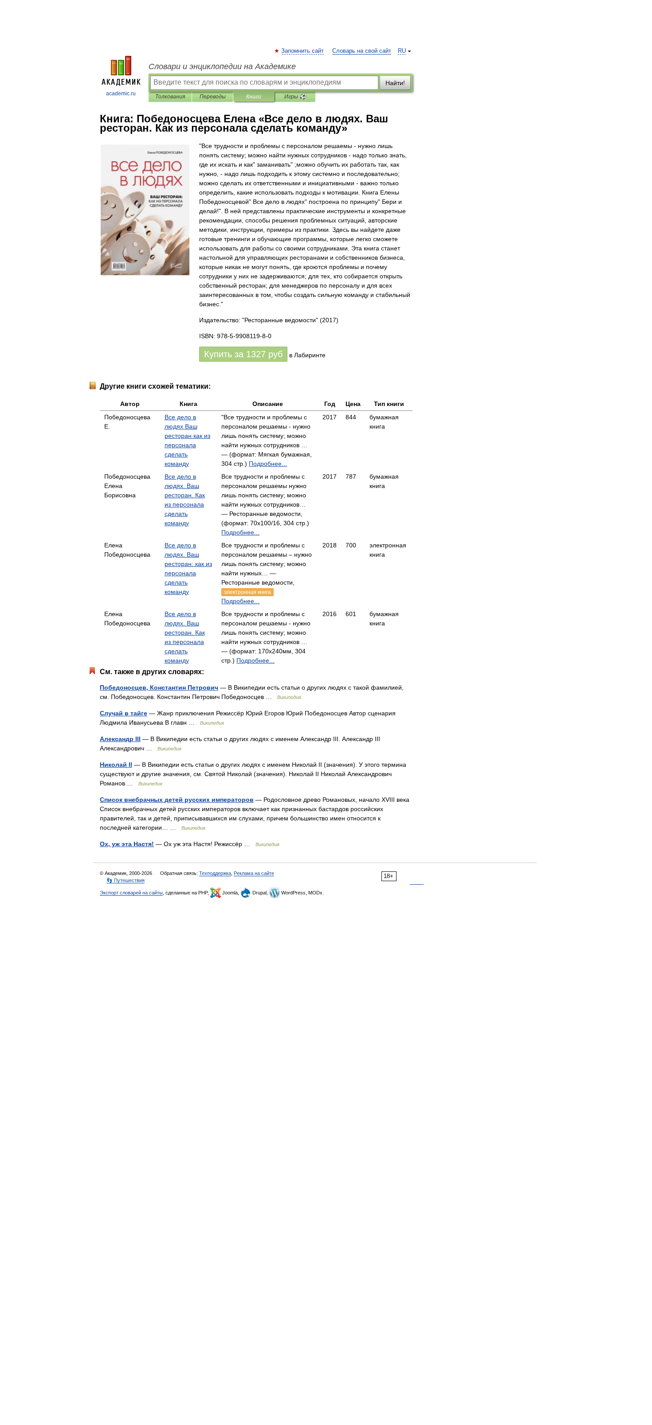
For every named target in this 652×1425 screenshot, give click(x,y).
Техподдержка (215, 873)
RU (402, 51)
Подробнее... (268, 463)
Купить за (243, 354)
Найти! (395, 82)
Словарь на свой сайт (361, 51)
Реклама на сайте (254, 873)
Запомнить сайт (303, 51)
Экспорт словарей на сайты (131, 892)
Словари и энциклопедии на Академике (222, 66)
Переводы (213, 97)
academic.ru (121, 93)
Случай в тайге (123, 713)
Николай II (116, 764)
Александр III (120, 738)
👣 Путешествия (125, 880)
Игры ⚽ (295, 97)
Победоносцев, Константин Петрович (159, 687)
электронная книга (247, 592)
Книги (253, 97)
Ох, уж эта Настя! (127, 843)
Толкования (170, 97)
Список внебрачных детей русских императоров (177, 799)
